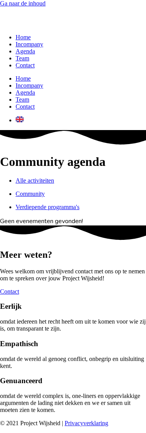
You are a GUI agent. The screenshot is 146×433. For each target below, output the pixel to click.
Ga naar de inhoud (23, 3)
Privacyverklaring (86, 423)
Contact (25, 65)
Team (22, 58)
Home (23, 37)
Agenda (25, 51)
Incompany (29, 44)
